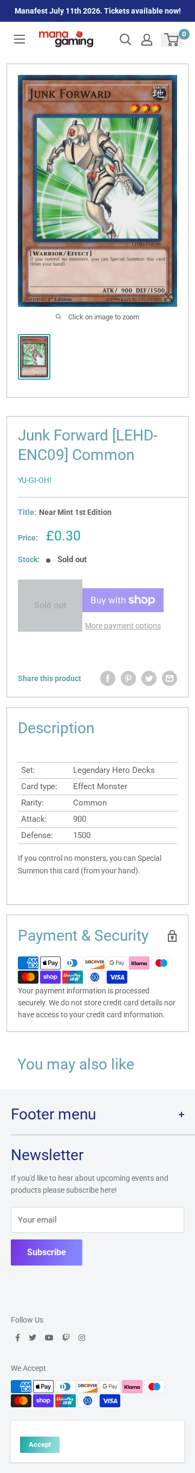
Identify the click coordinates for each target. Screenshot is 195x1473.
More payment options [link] (123, 625)
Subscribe (46, 1252)
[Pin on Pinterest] (128, 678)
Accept (40, 1444)
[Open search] (126, 40)
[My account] (146, 40)
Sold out (50, 605)
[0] (172, 40)
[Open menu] (19, 39)
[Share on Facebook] (107, 678)
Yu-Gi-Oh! (34, 480)
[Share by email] (169, 678)
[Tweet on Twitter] (149, 678)
